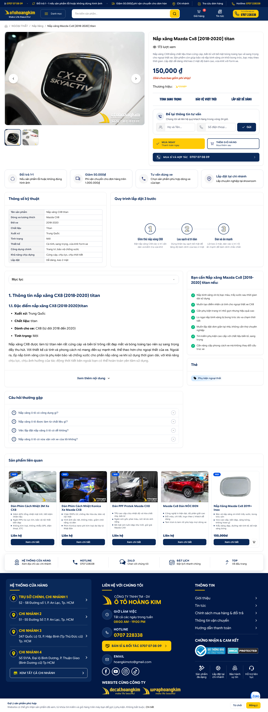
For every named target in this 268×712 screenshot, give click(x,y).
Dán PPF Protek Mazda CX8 (131, 506)
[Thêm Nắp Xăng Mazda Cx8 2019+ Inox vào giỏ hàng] (254, 542)
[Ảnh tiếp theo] (136, 78)
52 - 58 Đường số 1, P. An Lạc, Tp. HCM (46, 603)
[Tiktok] (135, 671)
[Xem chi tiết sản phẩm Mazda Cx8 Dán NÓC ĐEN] (185, 486)
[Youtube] (116, 671)
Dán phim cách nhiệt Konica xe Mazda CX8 (81, 508)
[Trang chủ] (6, 26)
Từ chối (237, 705)
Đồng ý (253, 705)
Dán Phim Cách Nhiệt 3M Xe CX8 (30, 508)
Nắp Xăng (37, 26)
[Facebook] (106, 671)
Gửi (249, 127)
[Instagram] (125, 671)
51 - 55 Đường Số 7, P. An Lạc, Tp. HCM (46, 620)
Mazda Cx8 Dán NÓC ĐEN (180, 506)
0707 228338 (128, 635)
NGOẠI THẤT (20, 26)
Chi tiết (150, 707)
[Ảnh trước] (13, 78)
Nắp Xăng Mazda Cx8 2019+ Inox (233, 508)
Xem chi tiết (32, 542)
